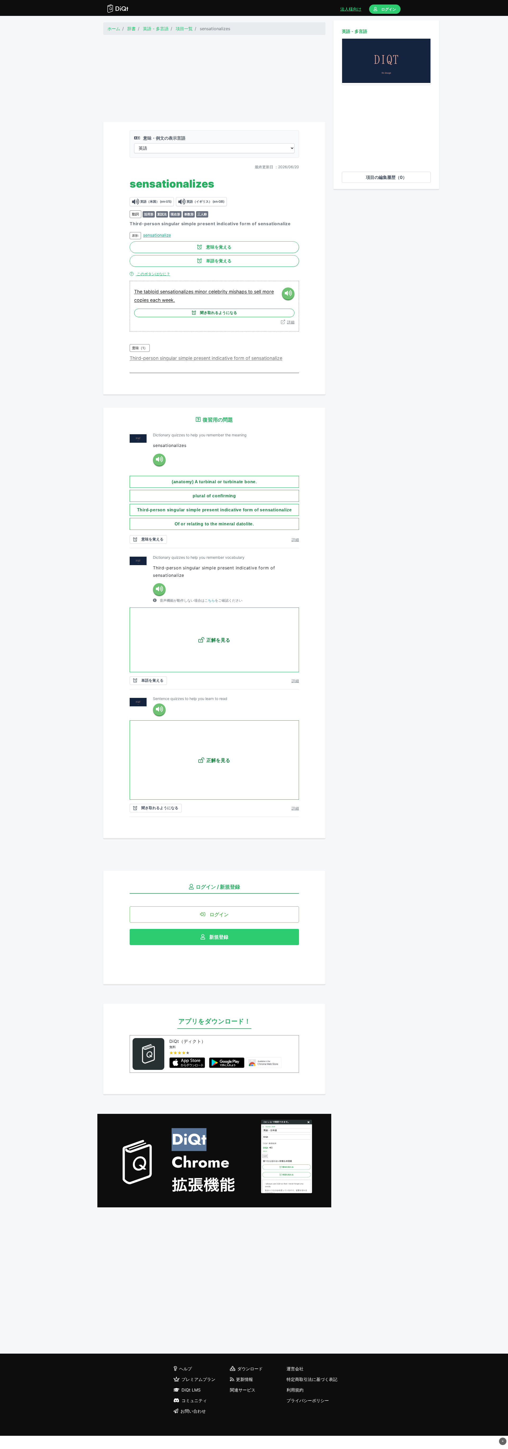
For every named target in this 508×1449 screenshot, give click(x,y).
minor (201, 291)
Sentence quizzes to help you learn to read (190, 698)
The (139, 291)
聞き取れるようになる (218, 313)
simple (186, 358)
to (251, 291)
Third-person (145, 358)
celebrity (218, 291)
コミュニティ (194, 1400)
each (156, 300)
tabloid (152, 291)
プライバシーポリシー (308, 1400)
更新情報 (244, 1379)
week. (168, 300)
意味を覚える (219, 247)
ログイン (388, 9)
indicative (223, 358)
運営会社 (295, 1368)
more (268, 291)
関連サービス (242, 1390)
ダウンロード (250, 1368)
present (203, 358)
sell (258, 291)
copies (142, 300)
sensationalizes (177, 291)
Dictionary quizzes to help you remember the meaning (200, 435)
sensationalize (157, 235)
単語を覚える (219, 261)
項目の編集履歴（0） (386, 177)
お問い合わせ (193, 1411)
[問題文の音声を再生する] (159, 460)
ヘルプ (185, 1368)
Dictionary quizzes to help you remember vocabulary (198, 557)
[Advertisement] (214, 78)
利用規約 (295, 1390)
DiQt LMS (191, 1390)
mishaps (238, 291)
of (248, 358)
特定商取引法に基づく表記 (312, 1379)
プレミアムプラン (198, 1379)
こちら (210, 600)
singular (169, 358)
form (240, 358)
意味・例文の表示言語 (163, 138)
